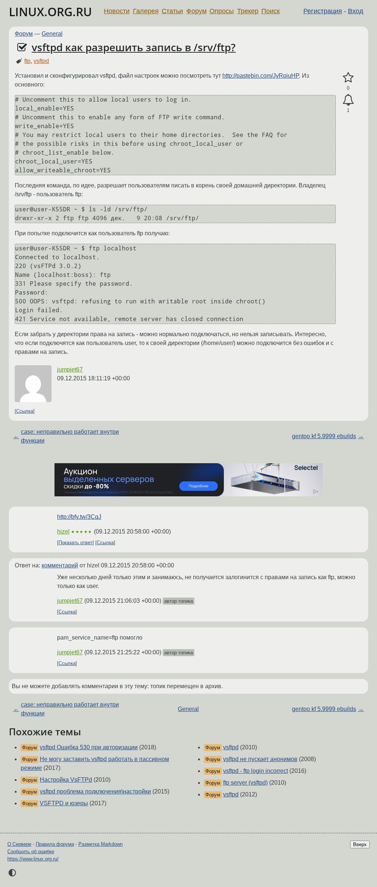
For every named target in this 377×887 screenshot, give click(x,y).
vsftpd (41, 61)
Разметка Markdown (100, 844)
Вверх (360, 844)
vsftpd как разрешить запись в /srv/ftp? (134, 47)
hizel (63, 531)
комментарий (60, 565)
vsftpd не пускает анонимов (260, 759)
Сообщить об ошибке (30, 851)
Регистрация (322, 11)
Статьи (172, 11)
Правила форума (55, 844)
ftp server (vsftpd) (245, 782)
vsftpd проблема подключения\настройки (95, 791)
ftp (27, 61)
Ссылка (24, 411)
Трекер (247, 11)
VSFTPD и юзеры (64, 803)
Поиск (270, 11)
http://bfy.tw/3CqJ (79, 517)
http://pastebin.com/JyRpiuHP (260, 76)
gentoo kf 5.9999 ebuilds (324, 436)
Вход (355, 11)
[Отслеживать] (348, 100)
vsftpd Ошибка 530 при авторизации (89, 747)
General (52, 34)
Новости (117, 11)
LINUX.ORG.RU (50, 12)
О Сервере (19, 844)
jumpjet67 (70, 369)
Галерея (146, 11)
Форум (196, 11)
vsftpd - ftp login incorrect (255, 771)
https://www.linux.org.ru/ (33, 859)
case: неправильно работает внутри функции (70, 436)
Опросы (221, 11)
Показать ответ (75, 542)
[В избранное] (348, 77)
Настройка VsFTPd (66, 780)
